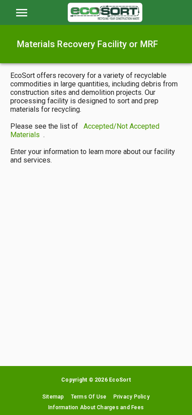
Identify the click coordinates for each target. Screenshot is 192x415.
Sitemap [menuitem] (53, 397)
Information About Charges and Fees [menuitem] (96, 407)
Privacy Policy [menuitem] (131, 397)
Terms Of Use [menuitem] (89, 397)
